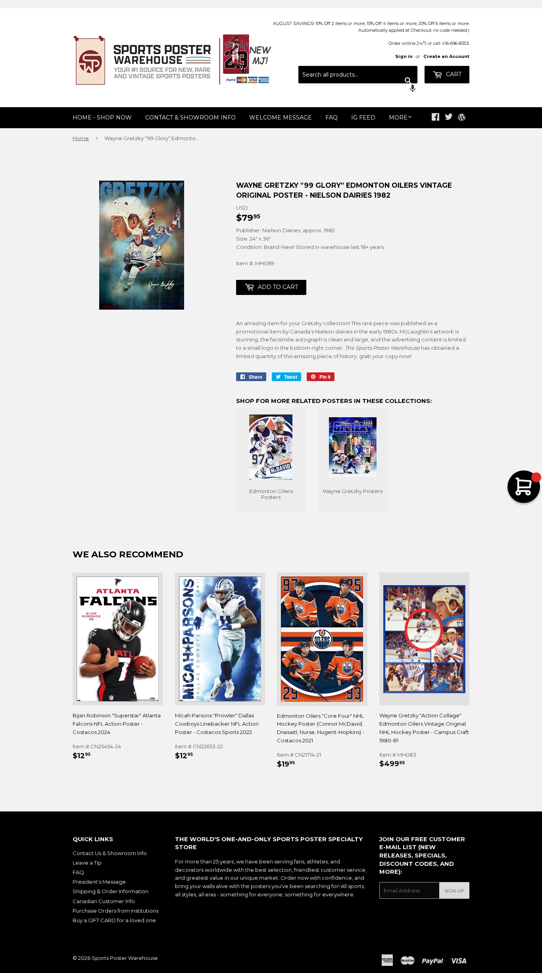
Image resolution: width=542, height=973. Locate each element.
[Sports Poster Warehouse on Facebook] (435, 118)
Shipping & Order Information (110, 891)
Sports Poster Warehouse (125, 958)
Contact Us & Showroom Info (110, 853)
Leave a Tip (87, 862)
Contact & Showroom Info (190, 117)
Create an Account (446, 56)
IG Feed (363, 117)
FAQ (331, 117)
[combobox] (357, 74)
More (398, 117)
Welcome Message (280, 117)
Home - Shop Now (102, 117)
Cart (452, 74)
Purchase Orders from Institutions (115, 910)
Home (81, 138)
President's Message (99, 882)
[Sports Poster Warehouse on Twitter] (449, 118)
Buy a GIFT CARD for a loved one (114, 920)
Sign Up (454, 891)
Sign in (404, 56)
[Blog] (461, 118)
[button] (357, 89)
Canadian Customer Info (104, 901)
